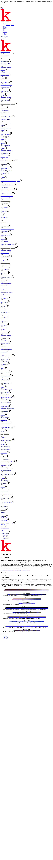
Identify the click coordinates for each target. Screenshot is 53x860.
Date (1, 52)
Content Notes (3, 37)
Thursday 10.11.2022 (5, 119)
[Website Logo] (6, 20)
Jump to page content (5, 21)
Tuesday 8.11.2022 (5, 55)
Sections (4, 52)
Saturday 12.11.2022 (5, 312)
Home (2, 634)
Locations (8, 52)
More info (3, 4)
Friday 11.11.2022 (4, 217)
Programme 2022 (4, 36)
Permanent (3, 512)
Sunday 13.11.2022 (5, 434)
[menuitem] (5, 23)
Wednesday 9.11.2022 (5, 63)
